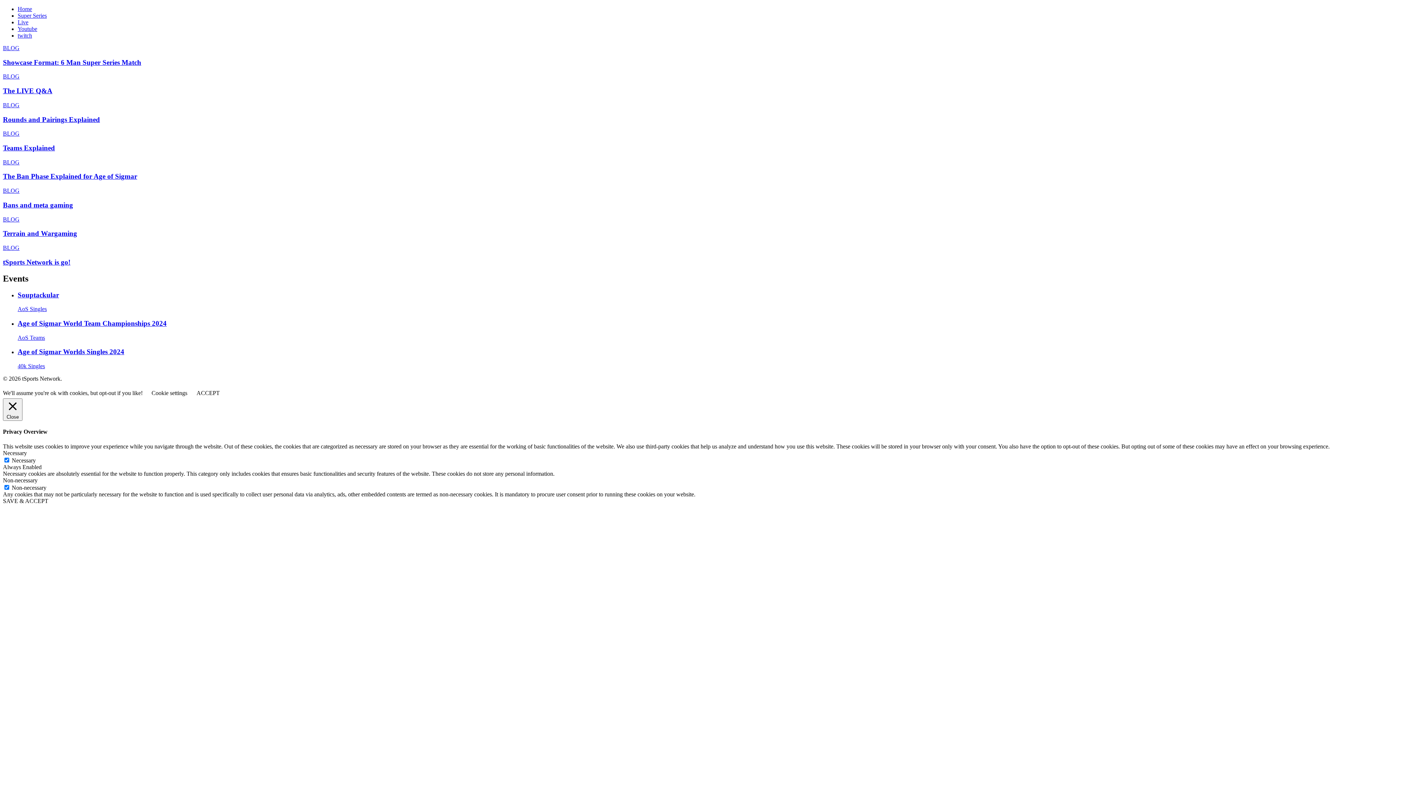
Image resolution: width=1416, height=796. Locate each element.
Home (25, 9)
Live (23, 22)
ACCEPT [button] (208, 393)
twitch (25, 35)
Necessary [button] (15, 453)
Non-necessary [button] (20, 480)
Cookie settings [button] (169, 393)
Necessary (24, 460)
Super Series (32, 16)
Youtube (27, 29)
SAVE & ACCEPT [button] (25, 501)
